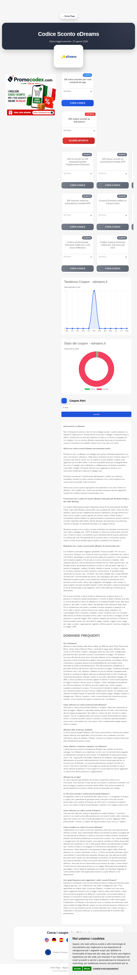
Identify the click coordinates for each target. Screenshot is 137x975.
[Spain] (61, 940)
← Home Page (68, 16)
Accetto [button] (77, 969)
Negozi (65, 968)
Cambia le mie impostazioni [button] (105, 969)
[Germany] (54, 940)
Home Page (55, 968)
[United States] (47, 940)
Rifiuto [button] (87, 969)
